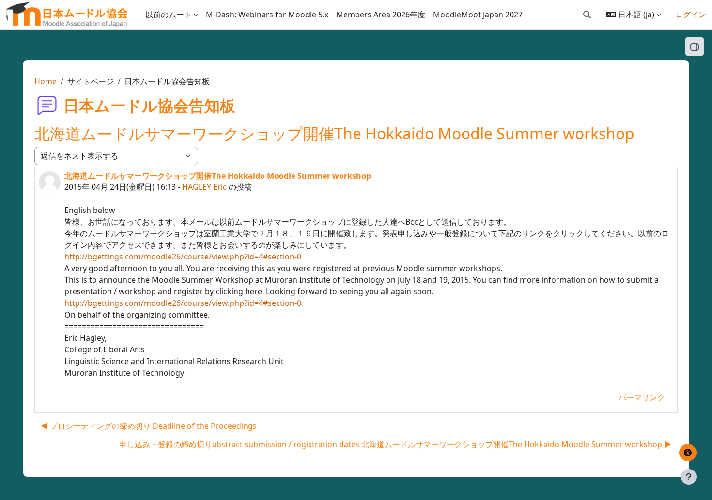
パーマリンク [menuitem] (642, 397)
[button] (587, 14)
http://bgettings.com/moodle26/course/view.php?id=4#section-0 (182, 256)
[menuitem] (267, 14)
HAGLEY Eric (204, 187)
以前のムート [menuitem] (168, 14)
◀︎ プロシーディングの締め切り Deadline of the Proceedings (149, 426)
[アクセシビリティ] (688, 452)
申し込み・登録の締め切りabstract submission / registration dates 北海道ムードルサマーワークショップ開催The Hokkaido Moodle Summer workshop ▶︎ (395, 444)
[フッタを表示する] (689, 477)
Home (45, 81)
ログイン (690, 14)
